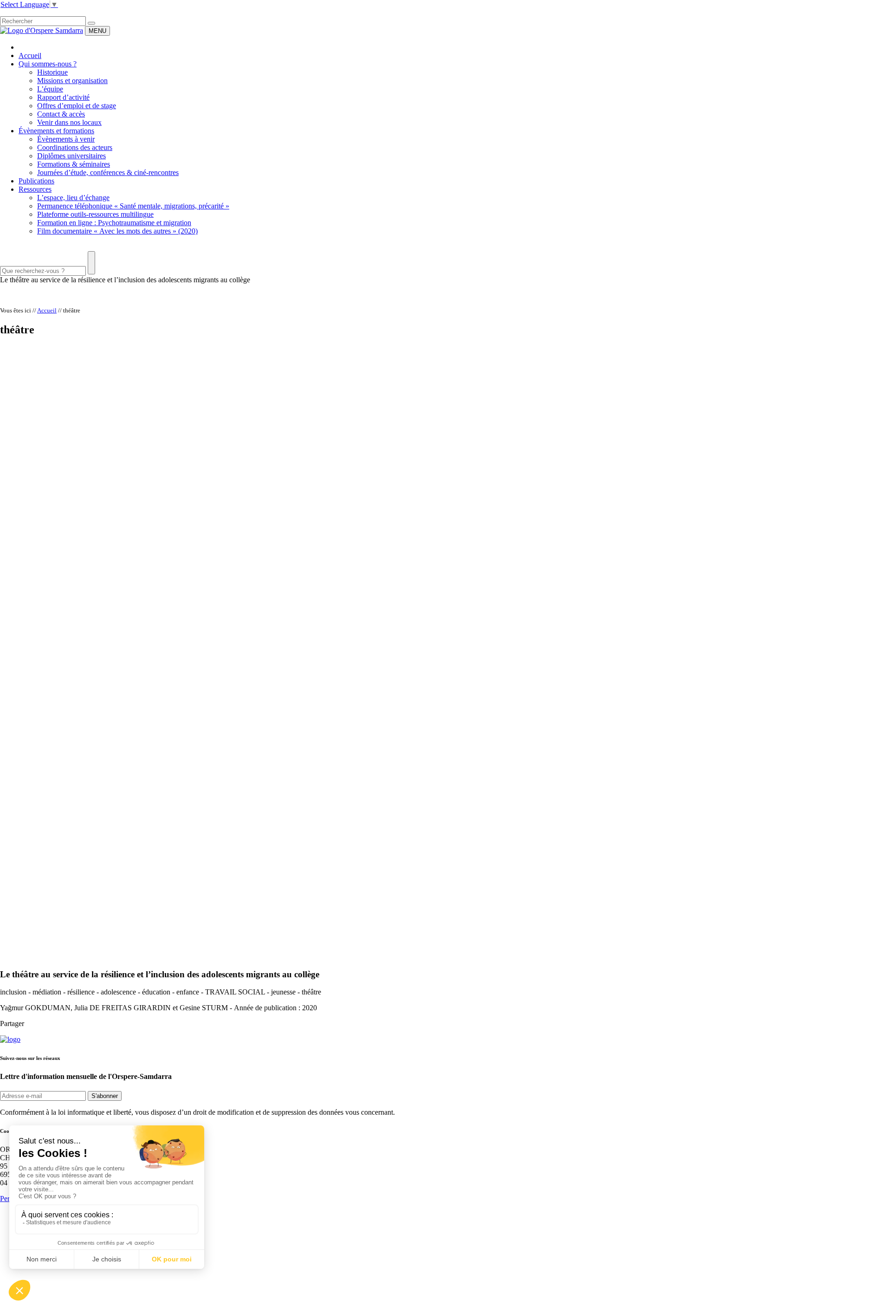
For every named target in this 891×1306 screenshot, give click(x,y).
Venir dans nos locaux (69, 122)
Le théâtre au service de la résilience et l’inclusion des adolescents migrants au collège (125, 280)
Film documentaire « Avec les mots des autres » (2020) (117, 231)
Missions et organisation (72, 80)
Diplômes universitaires (71, 156)
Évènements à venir (66, 139)
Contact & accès (61, 114)
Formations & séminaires (73, 164)
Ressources (35, 189)
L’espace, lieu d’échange (73, 197)
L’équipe (50, 89)
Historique (52, 72)
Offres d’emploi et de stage (76, 106)
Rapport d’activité (63, 97)
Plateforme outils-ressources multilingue (95, 214)
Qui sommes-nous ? (48, 64)
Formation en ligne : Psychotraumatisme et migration (114, 223)
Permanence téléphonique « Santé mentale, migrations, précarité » (133, 206)
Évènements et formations (56, 131)
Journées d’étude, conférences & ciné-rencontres (108, 172)
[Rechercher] (91, 23)
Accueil (30, 55)
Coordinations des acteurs (74, 147)
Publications (36, 181)
